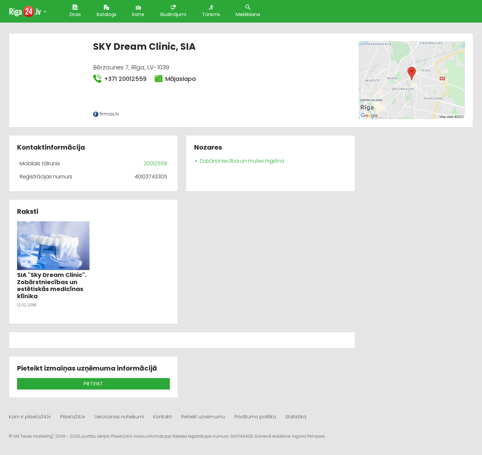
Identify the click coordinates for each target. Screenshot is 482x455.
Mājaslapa (180, 79)
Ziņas (75, 14)
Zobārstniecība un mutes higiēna (241, 161)
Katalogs (106, 14)
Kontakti (162, 416)
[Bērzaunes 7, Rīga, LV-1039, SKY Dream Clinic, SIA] (412, 79)
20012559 (155, 163)
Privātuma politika (255, 416)
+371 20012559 (125, 79)
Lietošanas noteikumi (119, 416)
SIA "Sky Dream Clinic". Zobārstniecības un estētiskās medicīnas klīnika (52, 285)
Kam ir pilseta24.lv (30, 416)
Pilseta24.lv (72, 416)
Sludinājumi (173, 14)
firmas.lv (109, 114)
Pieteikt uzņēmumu (203, 416)
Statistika (295, 416)
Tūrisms (211, 14)
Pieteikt (93, 383)
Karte (138, 14)
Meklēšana (248, 14)
